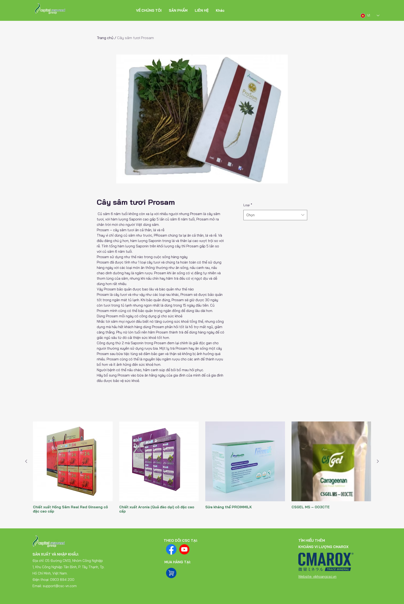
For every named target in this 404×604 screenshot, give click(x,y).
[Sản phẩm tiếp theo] (378, 461)
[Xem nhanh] (73, 461)
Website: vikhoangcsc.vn (317, 576)
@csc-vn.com (66, 586)
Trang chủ (105, 37)
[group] (202, 469)
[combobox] (275, 215)
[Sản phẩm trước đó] (26, 461)
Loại (247, 205)
